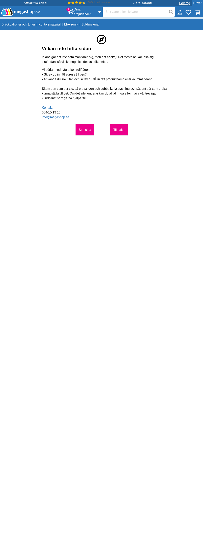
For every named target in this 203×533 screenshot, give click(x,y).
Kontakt (47, 107)
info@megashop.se (55, 117)
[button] (90, 2)
